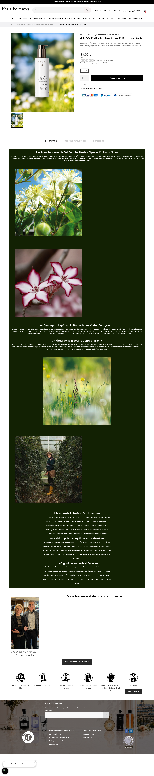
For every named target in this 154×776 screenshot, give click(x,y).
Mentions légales (55, 734)
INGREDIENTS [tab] (98, 141)
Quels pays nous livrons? (92, 730)
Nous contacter (88, 734)
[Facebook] (126, 731)
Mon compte (87, 737)
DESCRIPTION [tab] (51, 141)
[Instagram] (131, 731)
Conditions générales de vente (60, 737)
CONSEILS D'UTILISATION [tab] (75, 141)
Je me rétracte (133, 691)
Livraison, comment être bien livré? (61, 730)
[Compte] (125, 10)
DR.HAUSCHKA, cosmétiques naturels (99, 35)
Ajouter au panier (117, 78)
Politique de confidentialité (59, 741)
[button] (5, 771)
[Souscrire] (106, 715)
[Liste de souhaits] (85, 85)
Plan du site (53, 744)
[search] (87, 10)
